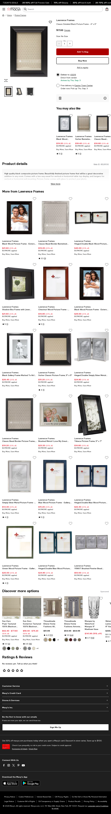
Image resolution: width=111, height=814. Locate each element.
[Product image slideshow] (28, 51)
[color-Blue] (29, 648)
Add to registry (82, 67)
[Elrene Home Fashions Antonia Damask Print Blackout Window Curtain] (73, 607)
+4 (37, 648)
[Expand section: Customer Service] (55, 686)
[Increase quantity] (70, 43)
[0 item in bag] (107, 9)
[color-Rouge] (70, 639)
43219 (73, 75)
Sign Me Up (55, 727)
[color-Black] (8, 648)
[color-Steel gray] (17, 648)
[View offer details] (82, 98)
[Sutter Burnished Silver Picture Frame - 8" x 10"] (83, 124)
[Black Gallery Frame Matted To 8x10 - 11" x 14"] (19, 349)
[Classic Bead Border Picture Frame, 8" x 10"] (19, 415)
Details (67, 30)
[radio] (4, 648)
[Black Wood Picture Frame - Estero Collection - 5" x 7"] (91, 283)
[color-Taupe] (45, 639)
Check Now (33, 749)
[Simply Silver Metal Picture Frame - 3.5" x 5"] (19, 476)
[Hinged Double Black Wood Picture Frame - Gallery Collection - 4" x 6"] (91, 218)
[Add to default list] (71, 115)
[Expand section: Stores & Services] (55, 700)
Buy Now (82, 61)
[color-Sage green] (13, 648)
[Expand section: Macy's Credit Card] (55, 693)
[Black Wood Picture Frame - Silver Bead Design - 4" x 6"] (64, 124)
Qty (64, 41)
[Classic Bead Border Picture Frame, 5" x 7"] (102, 124)
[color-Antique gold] (50, 639)
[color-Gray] (25, 648)
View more (55, 184)
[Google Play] (31, 783)
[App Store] (10, 783)
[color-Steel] (4, 648)
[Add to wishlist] (50, 22)
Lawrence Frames (65, 20)
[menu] (3, 9)
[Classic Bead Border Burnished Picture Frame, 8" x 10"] (55, 218)
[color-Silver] (75, 639)
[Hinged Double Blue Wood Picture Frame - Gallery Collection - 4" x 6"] (91, 476)
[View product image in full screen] (6, 80)
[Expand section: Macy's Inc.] (55, 707)
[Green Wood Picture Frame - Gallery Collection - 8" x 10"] (19, 542)
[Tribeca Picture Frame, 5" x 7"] (91, 415)
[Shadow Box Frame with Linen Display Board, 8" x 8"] (19, 283)
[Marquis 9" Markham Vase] (94, 607)
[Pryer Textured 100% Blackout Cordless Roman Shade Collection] (11, 607)
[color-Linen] (33, 648)
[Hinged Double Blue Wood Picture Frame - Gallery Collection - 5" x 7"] (55, 542)
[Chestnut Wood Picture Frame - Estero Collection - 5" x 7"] (55, 283)
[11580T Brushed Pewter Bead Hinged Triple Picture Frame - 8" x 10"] (91, 542)
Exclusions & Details (19, 749)
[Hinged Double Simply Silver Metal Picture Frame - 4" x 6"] (91, 349)
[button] (28, 58)
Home (9, 15)
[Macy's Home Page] (13, 9)
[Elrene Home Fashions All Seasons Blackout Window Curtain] (52, 607)
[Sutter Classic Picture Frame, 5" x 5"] (55, 349)
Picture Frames (20, 15)
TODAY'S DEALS (10, 3)
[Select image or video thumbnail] (8, 91)
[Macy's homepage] (3, 15)
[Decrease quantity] (59, 43)
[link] (64, 145)
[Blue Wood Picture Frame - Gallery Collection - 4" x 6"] (55, 476)
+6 (58, 640)
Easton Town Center (84, 85)
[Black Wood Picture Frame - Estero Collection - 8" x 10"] (19, 218)
